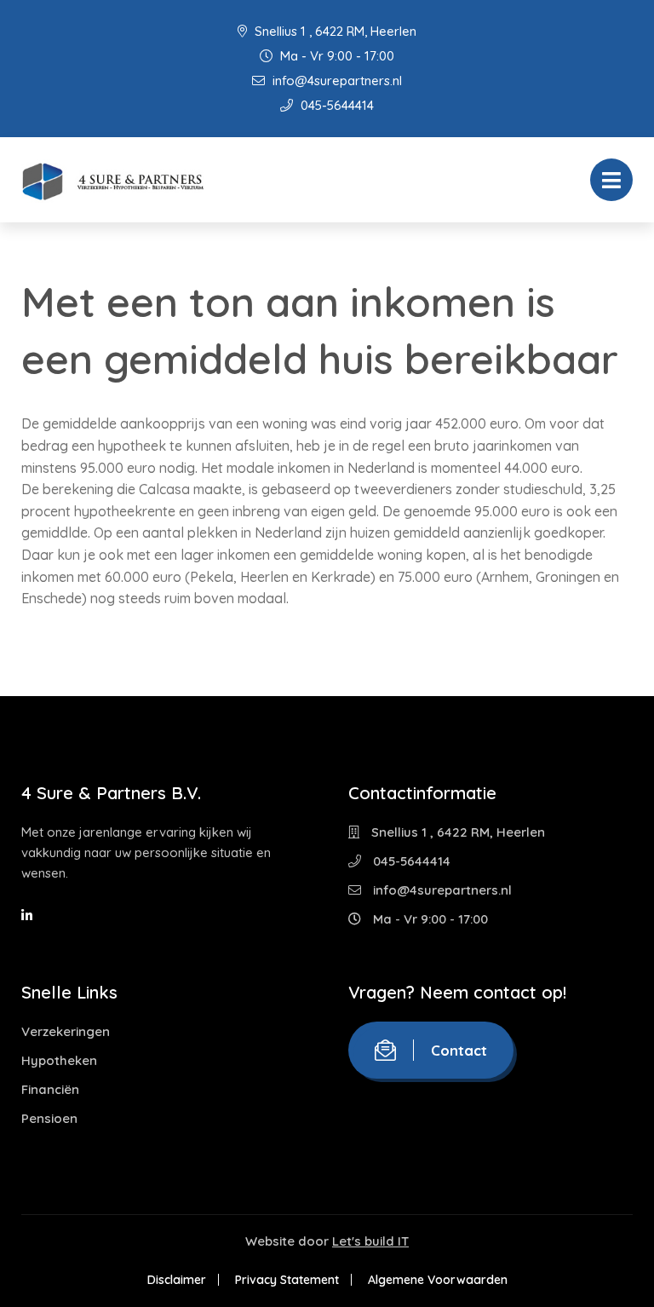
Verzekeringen (65, 1031)
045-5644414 (335, 105)
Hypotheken (59, 1060)
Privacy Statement (287, 1279)
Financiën (50, 1089)
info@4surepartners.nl (335, 80)
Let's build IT (370, 1241)
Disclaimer (176, 1279)
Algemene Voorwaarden (438, 1279)
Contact (459, 1050)
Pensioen (49, 1118)
